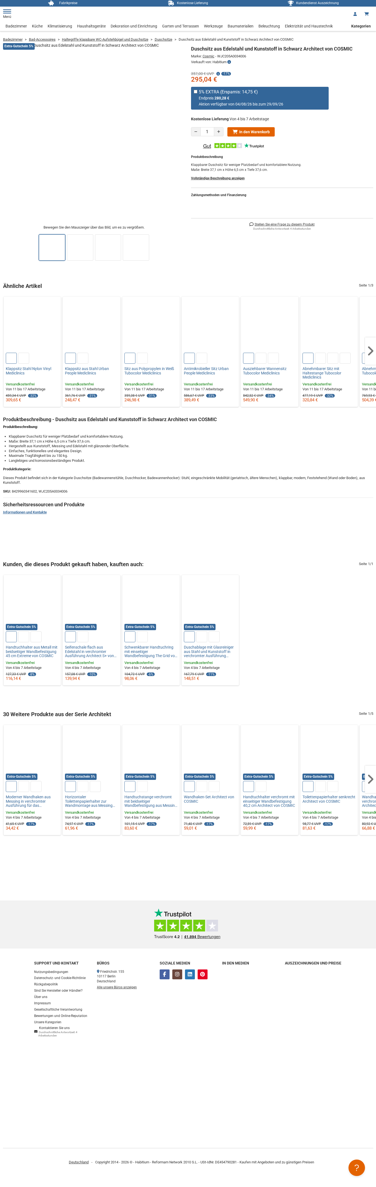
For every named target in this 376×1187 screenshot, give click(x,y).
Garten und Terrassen (180, 26)
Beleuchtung (269, 26)
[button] (370, 351)
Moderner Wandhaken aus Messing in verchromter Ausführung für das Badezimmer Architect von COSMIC (28, 801)
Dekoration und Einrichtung (134, 26)
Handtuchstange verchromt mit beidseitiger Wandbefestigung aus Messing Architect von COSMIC (150, 801)
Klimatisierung (60, 26)
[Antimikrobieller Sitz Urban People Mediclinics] (210, 325)
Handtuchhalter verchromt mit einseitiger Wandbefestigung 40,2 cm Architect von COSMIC (269, 801)
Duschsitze (163, 39)
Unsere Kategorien (47, 1022)
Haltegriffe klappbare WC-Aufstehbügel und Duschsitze (105, 39)
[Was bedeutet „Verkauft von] (229, 62)
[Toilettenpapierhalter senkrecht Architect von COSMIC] (329, 753)
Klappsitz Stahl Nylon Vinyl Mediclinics (28, 371)
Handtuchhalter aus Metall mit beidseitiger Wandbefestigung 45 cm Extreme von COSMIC (32, 651)
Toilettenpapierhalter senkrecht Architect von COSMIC (329, 799)
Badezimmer (16, 26)
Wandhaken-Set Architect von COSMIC (209, 799)
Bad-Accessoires (42, 39)
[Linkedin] (190, 974)
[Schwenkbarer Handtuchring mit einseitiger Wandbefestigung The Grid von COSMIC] (151, 603)
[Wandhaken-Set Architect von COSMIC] (210, 753)
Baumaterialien (241, 26)
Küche (37, 26)
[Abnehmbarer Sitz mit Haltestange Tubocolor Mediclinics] (329, 325)
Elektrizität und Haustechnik (309, 26)
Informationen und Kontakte (25, 512)
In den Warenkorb (254, 132)
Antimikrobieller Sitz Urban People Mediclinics (206, 371)
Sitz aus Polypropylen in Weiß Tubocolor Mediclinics (149, 371)
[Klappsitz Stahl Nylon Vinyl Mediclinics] (32, 325)
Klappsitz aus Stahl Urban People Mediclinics (87, 371)
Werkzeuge (213, 26)
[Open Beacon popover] (356, 1168)
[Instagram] (177, 974)
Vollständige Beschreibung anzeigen (218, 178)
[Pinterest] (203, 974)
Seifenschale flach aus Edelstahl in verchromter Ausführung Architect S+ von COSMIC (89, 651)
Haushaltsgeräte (91, 26)
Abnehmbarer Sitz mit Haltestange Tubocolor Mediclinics (322, 373)
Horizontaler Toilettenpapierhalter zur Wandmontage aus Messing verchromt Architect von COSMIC (89, 801)
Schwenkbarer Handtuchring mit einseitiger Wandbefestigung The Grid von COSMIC (150, 651)
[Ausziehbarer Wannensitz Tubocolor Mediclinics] (269, 325)
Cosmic (208, 56)
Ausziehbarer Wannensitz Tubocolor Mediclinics (265, 371)
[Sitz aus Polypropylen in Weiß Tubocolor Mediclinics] (151, 325)
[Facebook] (165, 974)
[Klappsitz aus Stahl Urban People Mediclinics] (91, 325)
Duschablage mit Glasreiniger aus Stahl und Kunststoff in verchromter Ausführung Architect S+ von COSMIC (209, 651)
